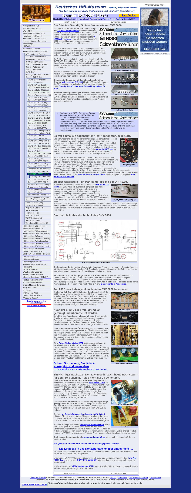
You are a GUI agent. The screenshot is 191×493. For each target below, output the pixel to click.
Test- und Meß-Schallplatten (34, 264)
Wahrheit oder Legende (32, 272)
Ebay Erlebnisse (29, 287)
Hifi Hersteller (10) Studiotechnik (36, 246)
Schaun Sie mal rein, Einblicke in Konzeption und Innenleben (75, 365)
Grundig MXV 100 (35, 151)
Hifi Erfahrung (28, 46)
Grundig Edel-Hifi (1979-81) (39, 120)
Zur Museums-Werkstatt (32, 282)
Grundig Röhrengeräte (37, 80)
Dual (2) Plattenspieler (35, 67)
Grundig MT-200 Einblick (38, 148)
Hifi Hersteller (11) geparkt (33, 249)
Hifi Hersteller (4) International (35, 231)
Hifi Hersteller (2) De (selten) (34, 226)
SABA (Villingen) (32, 210)
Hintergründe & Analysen (33, 274)
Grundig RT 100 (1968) (37, 103)
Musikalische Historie (31, 49)
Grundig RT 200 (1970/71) (38, 108)
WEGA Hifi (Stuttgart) (34, 218)
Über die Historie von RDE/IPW (35, 277)
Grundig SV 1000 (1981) (38, 161)
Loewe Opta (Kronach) (35, 205)
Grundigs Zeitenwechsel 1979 (40, 118)
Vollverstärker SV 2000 (72, 82)
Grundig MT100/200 (36, 136)
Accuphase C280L (97, 383)
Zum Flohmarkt (155, 477)
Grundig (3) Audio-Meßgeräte (37, 198)
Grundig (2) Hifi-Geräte (35, 77)
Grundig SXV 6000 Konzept (39, 180)
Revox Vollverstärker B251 (71, 343)
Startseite (69, 19)
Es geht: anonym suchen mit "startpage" (36, 302)
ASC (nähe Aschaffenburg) (36, 57)
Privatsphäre (122, 477)
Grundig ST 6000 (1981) (38, 171)
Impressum (27, 290)
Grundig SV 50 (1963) (37, 85)
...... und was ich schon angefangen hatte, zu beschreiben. (81, 369)
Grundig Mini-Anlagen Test (39, 133)
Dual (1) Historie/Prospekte (36, 64)
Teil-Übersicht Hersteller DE (37, 223)
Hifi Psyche (27, 267)
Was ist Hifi (27, 31)
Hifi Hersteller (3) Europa (33, 228)
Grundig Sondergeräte (37, 190)
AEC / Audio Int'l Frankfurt (36, 54)
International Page (30, 293)
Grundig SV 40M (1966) (37, 98)
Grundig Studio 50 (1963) (38, 87)
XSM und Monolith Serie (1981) (41, 185)
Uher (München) (32, 215)
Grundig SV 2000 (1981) (38, 164)
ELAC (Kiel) (30, 72)
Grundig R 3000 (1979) (37, 123)
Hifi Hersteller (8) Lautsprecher (35, 241)
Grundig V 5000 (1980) (37, 128)
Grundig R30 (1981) (36, 159)
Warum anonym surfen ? (36, 306)
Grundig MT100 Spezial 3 (38, 143)
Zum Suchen (129, 15)
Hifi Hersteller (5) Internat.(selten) (36, 234)
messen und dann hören (93, 437)
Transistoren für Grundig (38, 187)
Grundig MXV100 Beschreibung (41, 154)
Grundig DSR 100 (35, 192)
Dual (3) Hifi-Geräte (33, 69)
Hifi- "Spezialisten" (33, 221)
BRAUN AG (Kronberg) (35, 62)
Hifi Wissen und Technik (32, 36)
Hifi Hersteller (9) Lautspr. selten (36, 244)
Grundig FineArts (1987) (35, 200)
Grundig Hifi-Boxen (36, 82)
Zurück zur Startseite (38, 477)
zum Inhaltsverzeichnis (32, 28)
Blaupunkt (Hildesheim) (35, 59)
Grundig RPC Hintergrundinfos (40, 110)
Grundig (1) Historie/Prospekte (38, 75)
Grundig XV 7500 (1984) (38, 182)
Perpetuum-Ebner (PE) (35, 208)
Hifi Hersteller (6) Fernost (33, 236)
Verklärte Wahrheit (30, 269)
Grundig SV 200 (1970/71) (38, 105)
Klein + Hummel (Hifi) (34, 203)
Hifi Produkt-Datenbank (32, 251)
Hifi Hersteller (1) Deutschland (35, 52)
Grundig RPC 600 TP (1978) (39, 113)
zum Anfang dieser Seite (34, 484)
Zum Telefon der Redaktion (138, 477)
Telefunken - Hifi (32, 213)
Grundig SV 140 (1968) (37, 100)
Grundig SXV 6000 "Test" (41, 177)
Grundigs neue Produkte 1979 (40, 115)
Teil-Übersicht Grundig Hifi (38, 195)
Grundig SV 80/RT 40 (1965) (39, 93)
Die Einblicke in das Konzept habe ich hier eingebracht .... (96, 448)
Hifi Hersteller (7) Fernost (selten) (36, 239)
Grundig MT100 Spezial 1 (38, 138)
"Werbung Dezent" (30, 298)
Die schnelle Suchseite (32, 295)
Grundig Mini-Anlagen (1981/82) (41, 131)
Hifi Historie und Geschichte (34, 33)
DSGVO (113, 477)
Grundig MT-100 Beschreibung (40, 146)
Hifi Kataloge (28, 44)
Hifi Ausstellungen (30, 257)
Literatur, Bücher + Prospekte (34, 41)
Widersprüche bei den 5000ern (40, 169)
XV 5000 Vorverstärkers (68, 31)
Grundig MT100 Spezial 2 (38, 141)
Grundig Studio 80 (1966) (38, 90)
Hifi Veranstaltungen (31, 259)
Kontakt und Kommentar (33, 280)
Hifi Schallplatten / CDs (32, 262)
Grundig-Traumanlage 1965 (39, 95)
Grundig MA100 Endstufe (38, 156)
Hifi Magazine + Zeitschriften (34, 39)
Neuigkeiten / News (31, 26)
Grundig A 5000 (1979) (37, 126)
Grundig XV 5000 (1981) (38, 166)
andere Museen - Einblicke (34, 285)
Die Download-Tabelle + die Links (36, 254)
